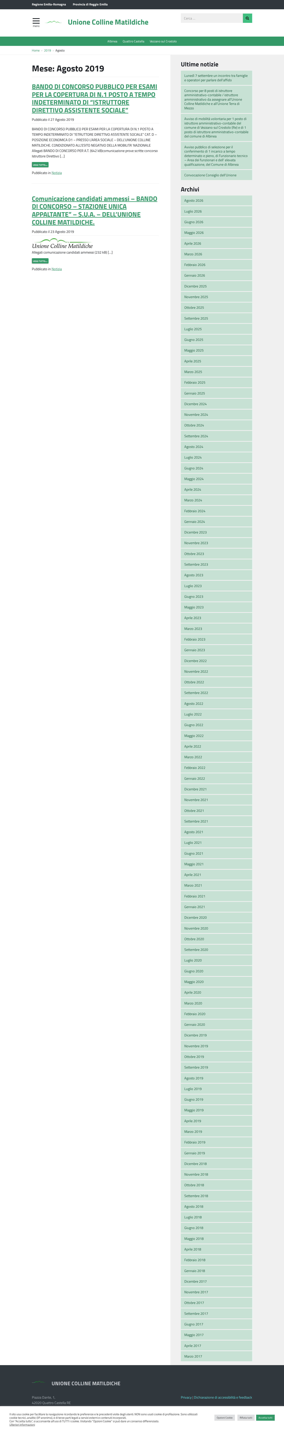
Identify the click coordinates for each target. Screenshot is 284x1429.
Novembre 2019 (196, 1046)
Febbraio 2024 (194, 511)
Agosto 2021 (193, 831)
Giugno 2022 (193, 724)
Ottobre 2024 (194, 425)
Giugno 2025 (193, 339)
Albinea (112, 41)
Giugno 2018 (193, 1227)
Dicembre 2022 (195, 660)
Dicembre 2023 (195, 532)
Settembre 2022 (196, 692)
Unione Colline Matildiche (108, 21)
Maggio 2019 (194, 1110)
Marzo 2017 (193, 1356)
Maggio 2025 (194, 350)
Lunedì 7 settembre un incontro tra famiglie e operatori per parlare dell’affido (216, 77)
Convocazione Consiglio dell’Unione (210, 175)
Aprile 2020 (192, 992)
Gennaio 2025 (194, 393)
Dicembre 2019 (195, 1035)
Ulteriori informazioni (22, 1424)
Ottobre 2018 (194, 1185)
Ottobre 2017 (194, 1302)
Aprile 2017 (192, 1345)
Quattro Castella (133, 41)
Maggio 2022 (194, 735)
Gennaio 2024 (194, 521)
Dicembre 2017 (195, 1281)
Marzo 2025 (193, 371)
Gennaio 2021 (194, 906)
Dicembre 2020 (195, 917)
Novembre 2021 (196, 799)
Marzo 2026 (193, 254)
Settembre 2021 (196, 821)
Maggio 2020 (194, 981)
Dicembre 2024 (195, 403)
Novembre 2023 (196, 542)
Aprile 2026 (192, 243)
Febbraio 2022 (194, 767)
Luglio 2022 (193, 714)
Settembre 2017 (196, 1313)
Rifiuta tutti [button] (246, 1417)
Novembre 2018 (196, 1174)
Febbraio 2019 (194, 1142)
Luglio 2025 (193, 329)
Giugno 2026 (193, 222)
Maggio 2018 (194, 1238)
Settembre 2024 (196, 436)
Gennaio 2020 (194, 1024)
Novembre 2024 (196, 414)
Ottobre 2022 (194, 682)
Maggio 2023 (194, 607)
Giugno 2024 (193, 468)
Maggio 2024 (194, 478)
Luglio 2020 (193, 960)
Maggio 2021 (194, 864)
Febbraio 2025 (194, 382)
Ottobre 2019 (194, 1056)
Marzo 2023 (193, 628)
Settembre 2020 (196, 949)
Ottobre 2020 (194, 939)
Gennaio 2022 (194, 778)
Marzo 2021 (193, 885)
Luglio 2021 (193, 842)
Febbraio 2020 (194, 1013)
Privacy (186, 1397)
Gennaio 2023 (194, 650)
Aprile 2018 (192, 1249)
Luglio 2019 (193, 1088)
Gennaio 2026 (194, 275)
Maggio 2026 (194, 232)
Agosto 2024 (193, 446)
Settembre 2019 (196, 1067)
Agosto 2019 (193, 1078)
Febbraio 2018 (194, 1259)
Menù (36, 26)
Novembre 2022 (196, 671)
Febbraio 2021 (194, 896)
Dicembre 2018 (195, 1163)
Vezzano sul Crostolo (163, 41)
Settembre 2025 (196, 318)
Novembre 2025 (196, 296)
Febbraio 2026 (194, 264)
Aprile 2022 (192, 746)
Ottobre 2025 (194, 307)
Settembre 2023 (196, 564)
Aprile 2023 (192, 617)
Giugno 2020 (193, 971)
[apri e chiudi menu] (36, 20)
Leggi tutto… (40, 164)
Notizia (57, 172)
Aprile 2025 (192, 361)
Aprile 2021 (192, 874)
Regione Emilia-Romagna (49, 4)
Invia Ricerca (247, 18)
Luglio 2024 (193, 457)
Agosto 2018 (193, 1206)
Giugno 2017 (193, 1324)
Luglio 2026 (193, 211)
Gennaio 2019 (194, 1153)
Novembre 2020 (196, 928)
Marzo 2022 (193, 757)
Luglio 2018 (193, 1217)
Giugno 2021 (193, 853)
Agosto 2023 (193, 575)
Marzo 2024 (193, 500)
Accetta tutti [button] (265, 1417)
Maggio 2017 (194, 1334)
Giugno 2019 (193, 1099)
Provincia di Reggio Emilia (90, 4)
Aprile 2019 (192, 1120)
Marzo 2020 (193, 1003)
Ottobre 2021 (194, 810)
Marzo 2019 (193, 1131)
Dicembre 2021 (195, 789)
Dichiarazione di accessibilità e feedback (223, 1397)
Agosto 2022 (193, 703)
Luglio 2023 (193, 585)
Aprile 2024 (192, 489)
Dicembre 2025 (195, 286)
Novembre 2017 (196, 1292)
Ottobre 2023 (194, 553)
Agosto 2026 (193, 200)
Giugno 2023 (193, 596)
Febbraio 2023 (194, 639)
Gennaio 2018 (194, 1270)
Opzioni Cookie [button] (225, 1417)
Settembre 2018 (196, 1195)
